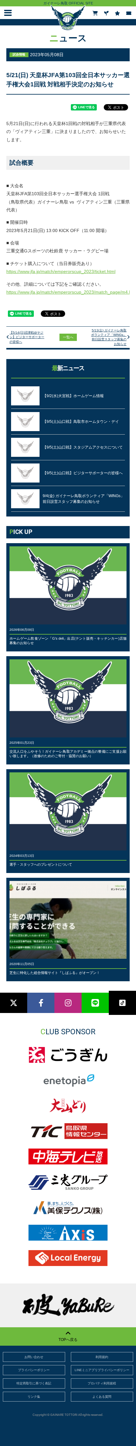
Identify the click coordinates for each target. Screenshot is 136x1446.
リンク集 (34, 1396)
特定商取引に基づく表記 (33, 1383)
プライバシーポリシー (34, 1370)
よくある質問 (101, 1396)
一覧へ (68, 337)
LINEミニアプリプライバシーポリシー (102, 1370)
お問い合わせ (33, 1357)
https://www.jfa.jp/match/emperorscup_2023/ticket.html (60, 271)
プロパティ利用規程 (102, 1383)
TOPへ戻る (68, 1339)
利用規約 (102, 1357)
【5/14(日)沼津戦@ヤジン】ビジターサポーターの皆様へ (26, 337)
